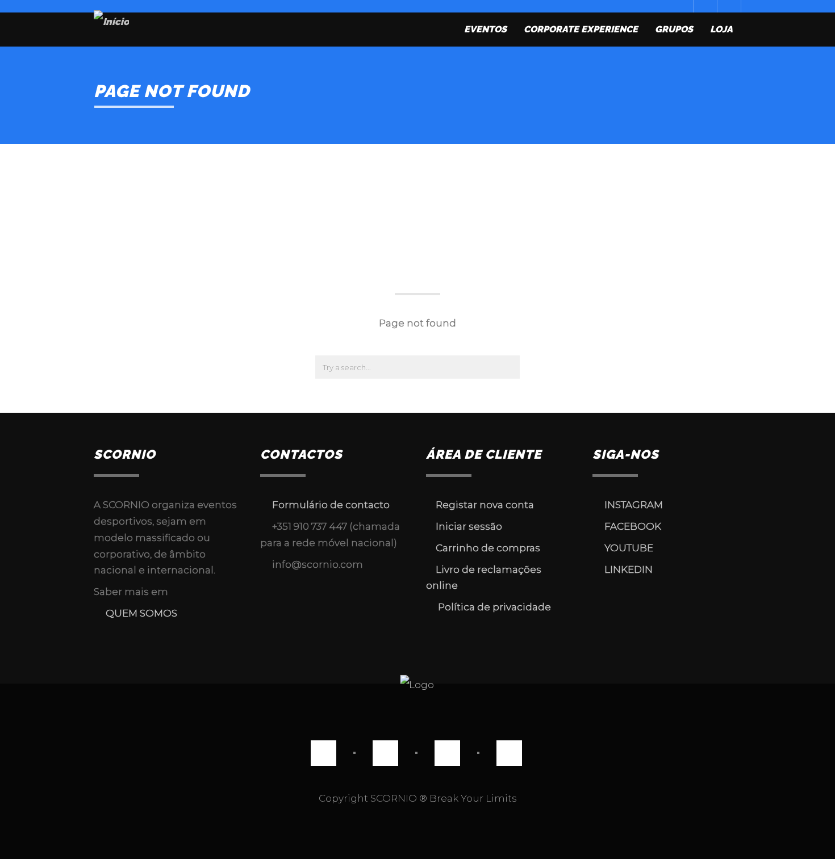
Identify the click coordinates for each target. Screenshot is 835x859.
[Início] (111, 30)
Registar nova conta (483, 504)
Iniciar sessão (467, 526)
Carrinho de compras (486, 548)
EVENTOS (485, 29)
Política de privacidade (493, 607)
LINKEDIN (626, 569)
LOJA (721, 29)
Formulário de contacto (331, 504)
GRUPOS (674, 29)
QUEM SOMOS (139, 613)
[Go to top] (417, 684)
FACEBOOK (632, 526)
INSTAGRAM (633, 504)
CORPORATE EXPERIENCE (581, 29)
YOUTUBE (626, 548)
